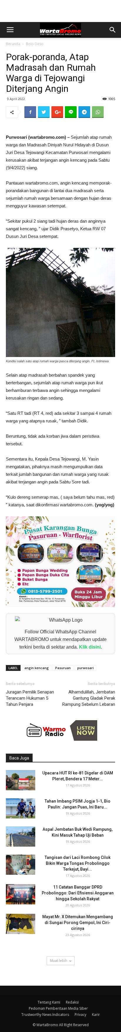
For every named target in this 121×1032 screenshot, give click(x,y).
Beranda (13, 43)
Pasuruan (63, 668)
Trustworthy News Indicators (45, 1014)
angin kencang (36, 668)
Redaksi (72, 1002)
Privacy (80, 1014)
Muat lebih (58, 960)
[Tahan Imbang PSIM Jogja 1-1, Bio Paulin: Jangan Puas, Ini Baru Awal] (20, 808)
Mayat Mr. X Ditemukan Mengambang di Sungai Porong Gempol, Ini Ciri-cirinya (77, 922)
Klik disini (90, 646)
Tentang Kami (49, 1002)
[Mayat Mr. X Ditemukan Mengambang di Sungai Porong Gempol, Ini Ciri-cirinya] (20, 924)
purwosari (85, 668)
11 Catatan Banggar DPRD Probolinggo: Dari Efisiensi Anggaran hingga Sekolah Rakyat (78, 893)
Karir (96, 1014)
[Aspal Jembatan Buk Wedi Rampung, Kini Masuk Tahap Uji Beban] (20, 836)
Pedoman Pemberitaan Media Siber (58, 1008)
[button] (113, 30)
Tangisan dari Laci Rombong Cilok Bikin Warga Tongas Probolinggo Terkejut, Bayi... (77, 863)
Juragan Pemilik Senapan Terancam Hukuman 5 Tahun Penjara (30, 698)
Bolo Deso (34, 43)
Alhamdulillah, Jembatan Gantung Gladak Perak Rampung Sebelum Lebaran (88, 698)
